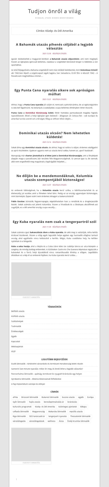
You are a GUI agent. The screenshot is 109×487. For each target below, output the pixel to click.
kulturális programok (22, 406)
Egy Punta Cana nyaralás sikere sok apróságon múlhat (54, 92)
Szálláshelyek (17, 321)
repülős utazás (76, 411)
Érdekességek (17, 331)
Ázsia (61, 421)
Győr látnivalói (19, 402)
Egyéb (14, 336)
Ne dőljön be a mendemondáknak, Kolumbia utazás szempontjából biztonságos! (54, 178)
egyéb (81, 397)
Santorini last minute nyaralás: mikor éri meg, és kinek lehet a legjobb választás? (47, 368)
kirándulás (72, 402)
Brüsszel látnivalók (29, 397)
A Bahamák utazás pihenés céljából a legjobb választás (54, 46)
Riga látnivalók (19, 416)
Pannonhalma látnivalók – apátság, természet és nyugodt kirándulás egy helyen (46, 374)
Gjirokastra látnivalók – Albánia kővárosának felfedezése (36, 379)
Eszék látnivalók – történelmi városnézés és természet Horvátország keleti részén (47, 363)
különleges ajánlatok (67, 406)
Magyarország (38, 411)
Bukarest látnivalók (50, 397)
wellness (51, 421)
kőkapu (83, 406)
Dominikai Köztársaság (36, 113)
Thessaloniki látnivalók (80, 416)
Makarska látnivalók (57, 411)
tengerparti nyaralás (58, 416)
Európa (90, 397)
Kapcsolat (15, 341)
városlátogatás (19, 421)
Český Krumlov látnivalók (78, 421)
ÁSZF (13, 351)
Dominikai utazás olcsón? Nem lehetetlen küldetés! (54, 135)
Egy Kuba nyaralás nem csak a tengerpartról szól (54, 221)
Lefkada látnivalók (21, 411)
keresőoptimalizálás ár (54, 402)
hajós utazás (34, 402)
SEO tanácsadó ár (37, 416)
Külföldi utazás (59, 54)
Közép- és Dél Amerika (45, 406)
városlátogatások (36, 421)
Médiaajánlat (17, 346)
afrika (15, 397)
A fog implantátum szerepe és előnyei (28, 384)
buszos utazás (68, 397)
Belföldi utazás (17, 311)
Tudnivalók (16, 326)
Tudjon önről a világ (54, 11)
